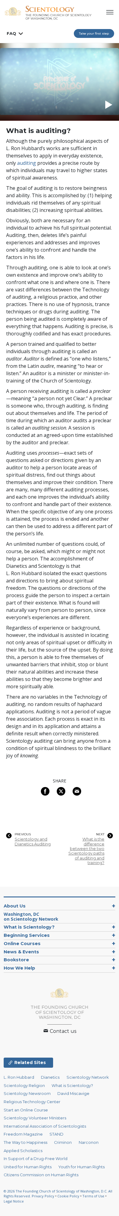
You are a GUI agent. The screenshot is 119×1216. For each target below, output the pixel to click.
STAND (56, 1134)
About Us (15, 906)
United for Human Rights (28, 1167)
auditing (26, 163)
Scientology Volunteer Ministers (35, 1118)
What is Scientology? (29, 927)
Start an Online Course (26, 1110)
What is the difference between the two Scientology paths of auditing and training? (86, 851)
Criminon (63, 1142)
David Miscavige (73, 1093)
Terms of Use (93, 1196)
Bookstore (16, 960)
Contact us (62, 1031)
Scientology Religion (24, 1085)
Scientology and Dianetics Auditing (33, 841)
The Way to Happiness (25, 1142)
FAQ (11, 33)
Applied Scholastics (23, 1150)
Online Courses (22, 943)
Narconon (89, 1142)
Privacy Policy (43, 1196)
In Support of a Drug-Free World (35, 1158)
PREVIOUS (23, 834)
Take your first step (94, 33)
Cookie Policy (68, 1196)
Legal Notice (14, 1201)
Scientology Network (88, 1077)
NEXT (100, 834)
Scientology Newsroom (27, 1093)
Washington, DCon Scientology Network (31, 916)
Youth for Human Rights (81, 1167)
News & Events (21, 952)
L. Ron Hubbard (19, 1077)
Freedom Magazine (23, 1134)
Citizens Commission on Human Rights (41, 1175)
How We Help (19, 968)
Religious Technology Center (32, 1102)
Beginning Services (27, 935)
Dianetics (50, 1077)
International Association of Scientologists (45, 1126)
